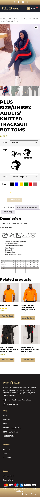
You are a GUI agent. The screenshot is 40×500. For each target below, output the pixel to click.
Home (2, 19)
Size (5, 142)
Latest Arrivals (12, 19)
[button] (28, 8)
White (12, 188)
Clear (11, 193)
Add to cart (14, 200)
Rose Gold (35, 184)
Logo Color (4, 183)
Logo (5, 149)
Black (12, 184)
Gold (21, 184)
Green (26, 184)
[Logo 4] (27, 153)
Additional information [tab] (27, 207)
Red (30, 184)
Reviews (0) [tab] (8, 212)
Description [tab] (8, 207)
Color (5, 176)
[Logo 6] (15, 165)
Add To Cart (7, 316)
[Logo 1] (15, 153)
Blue (16, 184)
